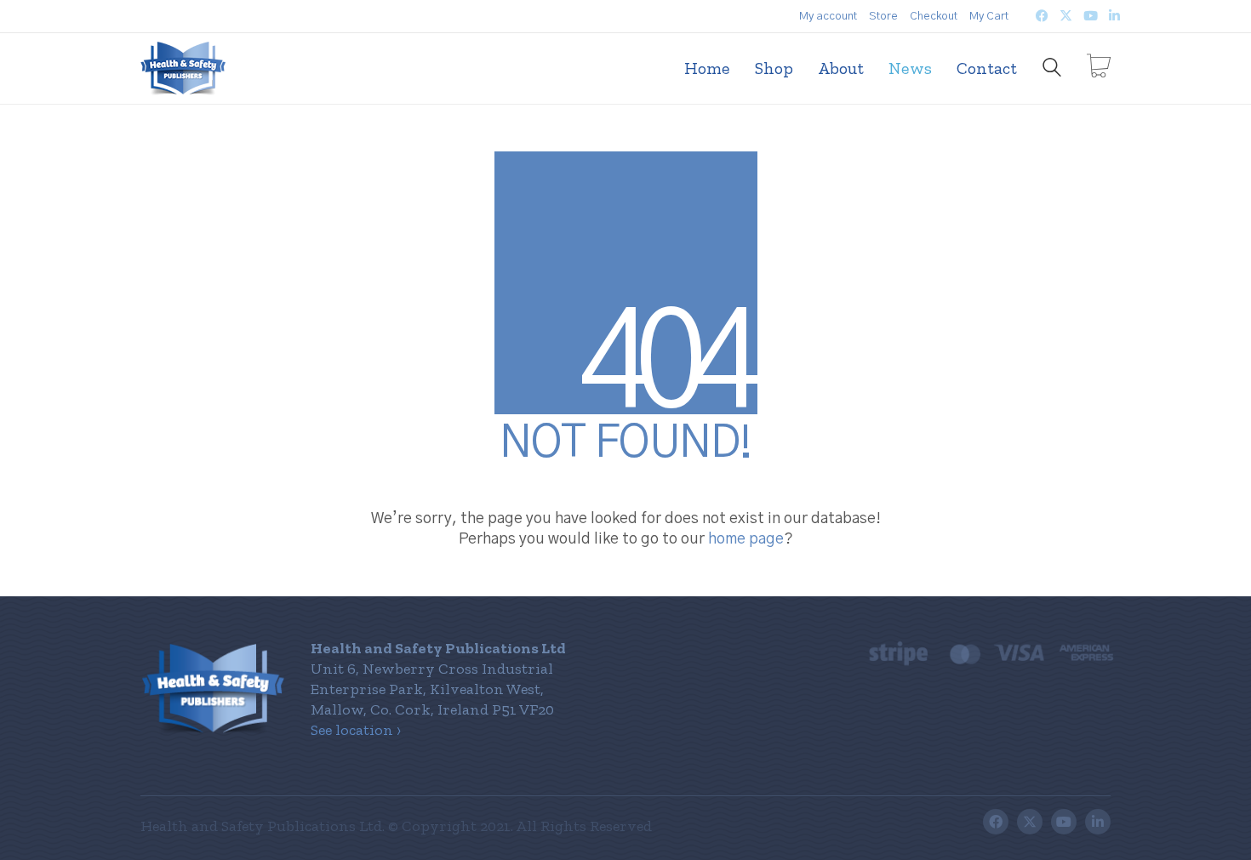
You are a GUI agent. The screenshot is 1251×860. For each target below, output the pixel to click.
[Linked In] (1098, 821)
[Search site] (1051, 70)
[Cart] (1099, 68)
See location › (356, 729)
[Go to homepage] (183, 68)
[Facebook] (995, 821)
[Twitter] (1029, 821)
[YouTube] (1064, 821)
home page (746, 539)
